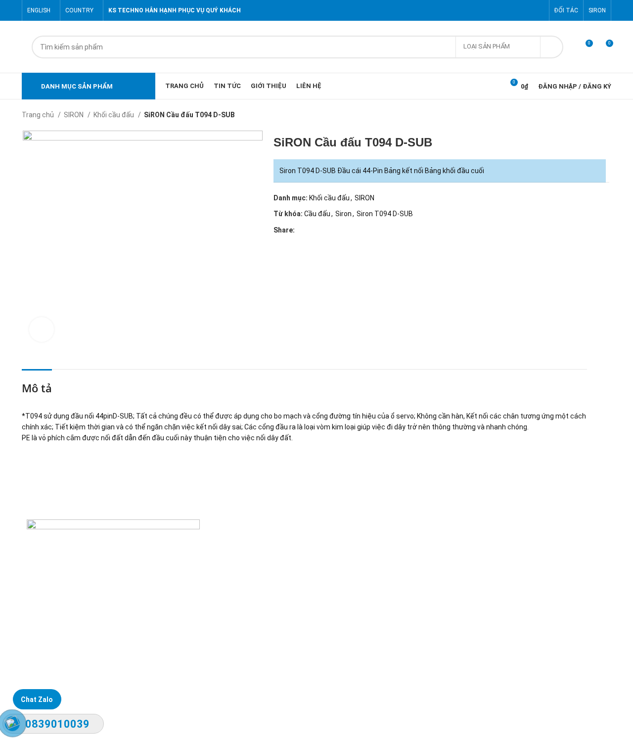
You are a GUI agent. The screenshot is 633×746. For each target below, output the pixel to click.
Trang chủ (38, 115)
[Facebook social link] (492, 10)
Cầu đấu (317, 214)
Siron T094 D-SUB (385, 214)
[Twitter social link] (504, 10)
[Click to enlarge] (41, 329)
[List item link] (231, 647)
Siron (343, 214)
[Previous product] (586, 116)
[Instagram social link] (515, 10)
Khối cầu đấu (114, 115)
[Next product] (606, 116)
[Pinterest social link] (538, 10)
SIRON (74, 115)
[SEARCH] (552, 47)
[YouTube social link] (527, 10)
